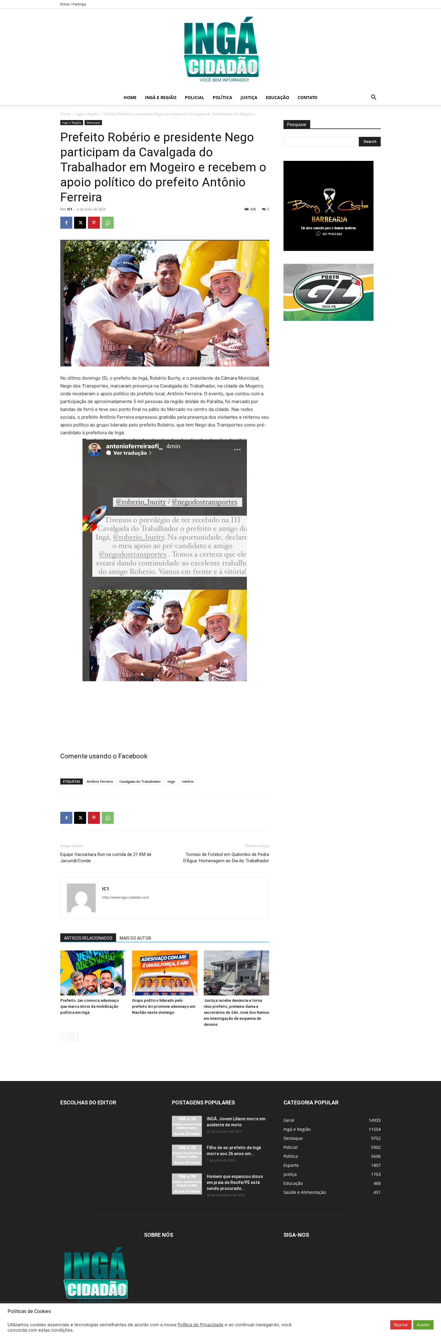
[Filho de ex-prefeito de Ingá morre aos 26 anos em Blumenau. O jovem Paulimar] (187, 1155)
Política (222, 97)
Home (130, 97)
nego (171, 781)
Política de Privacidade (201, 1324)
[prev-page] (64, 1036)
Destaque (93, 122)
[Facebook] (66, 223)
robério (188, 781)
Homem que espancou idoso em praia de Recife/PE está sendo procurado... (235, 1182)
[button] (373, 98)
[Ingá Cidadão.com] (220, 49)
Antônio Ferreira (100, 781)
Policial (194, 97)
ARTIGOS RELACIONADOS (88, 938)
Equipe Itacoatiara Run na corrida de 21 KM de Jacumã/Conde (106, 857)
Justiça (249, 97)
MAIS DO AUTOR (135, 938)
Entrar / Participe (73, 4)
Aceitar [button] (423, 1324)
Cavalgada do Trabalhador (140, 781)
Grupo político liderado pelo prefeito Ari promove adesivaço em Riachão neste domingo (163, 1006)
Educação (277, 97)
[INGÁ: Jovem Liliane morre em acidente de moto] (187, 1126)
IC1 (69, 209)
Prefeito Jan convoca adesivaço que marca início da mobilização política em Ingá (89, 1006)
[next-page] (73, 1036)
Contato (307, 97)
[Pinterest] (94, 223)
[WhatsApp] (108, 223)
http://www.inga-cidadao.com (125, 897)
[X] (80, 223)
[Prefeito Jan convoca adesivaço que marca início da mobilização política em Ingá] (93, 972)
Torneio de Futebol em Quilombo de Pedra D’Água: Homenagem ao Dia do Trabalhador (226, 857)
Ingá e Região (160, 97)
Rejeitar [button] (401, 1324)
